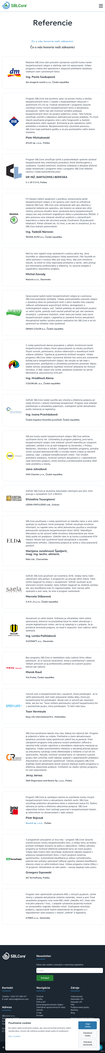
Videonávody (76, 996)
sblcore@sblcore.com (19, 999)
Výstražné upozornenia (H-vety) (50, 1007)
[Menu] (101, 6)
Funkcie (39, 996)
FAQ (72, 1004)
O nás (38, 1013)
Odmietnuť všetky (87, 1034)
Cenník (39, 1010)
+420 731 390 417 (18, 996)
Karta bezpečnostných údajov (49, 1004)
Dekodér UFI (76, 1002)
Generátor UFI (77, 999)
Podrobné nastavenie (87, 1043)
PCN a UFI (41, 1002)
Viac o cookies (14, 1036)
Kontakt (39, 1015)
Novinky (74, 1010)
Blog (73, 1013)
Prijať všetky (88, 1025)
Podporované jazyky (80, 1007)
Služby (39, 999)
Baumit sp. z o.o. (34, 823)
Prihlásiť (45, 978)
